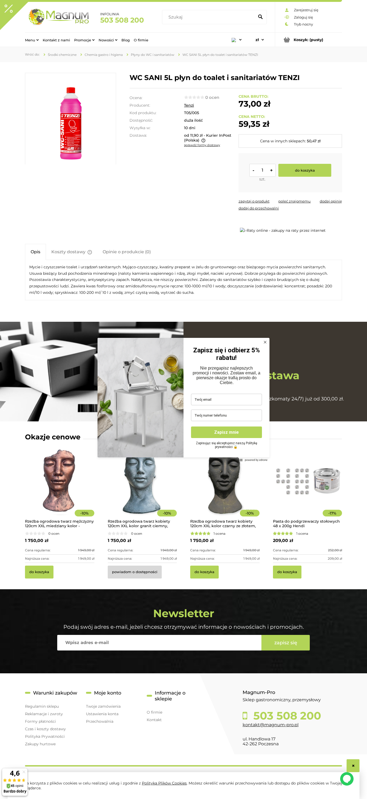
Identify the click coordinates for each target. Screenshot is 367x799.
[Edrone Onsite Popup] (183, 399)
